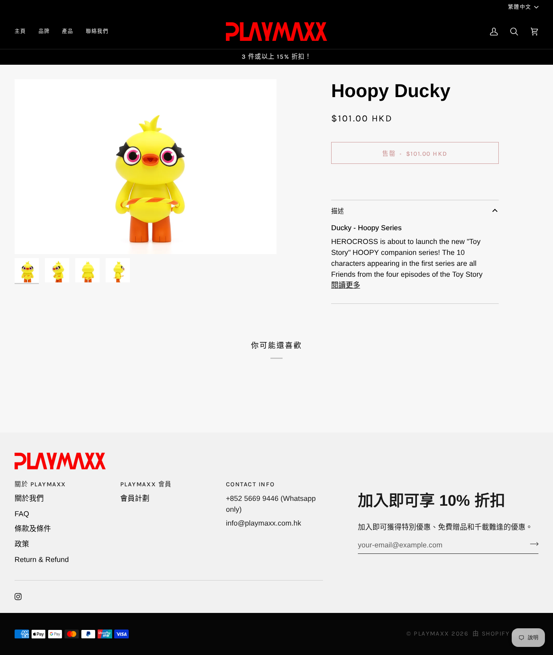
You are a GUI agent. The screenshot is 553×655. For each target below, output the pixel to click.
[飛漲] (30, 239)
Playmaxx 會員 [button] (146, 484)
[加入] (531, 544)
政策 (22, 544)
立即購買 (414, 180)
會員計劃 (134, 498)
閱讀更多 (345, 285)
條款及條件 (33, 529)
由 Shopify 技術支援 (505, 633)
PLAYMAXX (431, 633)
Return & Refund (42, 559)
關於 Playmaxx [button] (40, 484)
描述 (338, 211)
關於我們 (29, 498)
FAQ (22, 514)
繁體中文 (519, 7)
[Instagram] (18, 596)
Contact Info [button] (250, 484)
